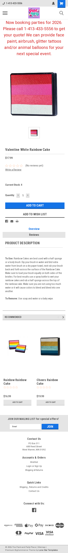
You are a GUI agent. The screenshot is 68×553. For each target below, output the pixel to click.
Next (63, 317)
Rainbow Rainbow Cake (15, 381)
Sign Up (38, 466)
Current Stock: (13, 184)
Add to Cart (17, 402)
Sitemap (41, 547)
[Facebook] (6, 221)
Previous (59, 317)
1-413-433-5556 (14, 3)
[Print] (17, 221)
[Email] (11, 221)
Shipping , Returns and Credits (34, 487)
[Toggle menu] (5, 13)
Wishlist (34, 462)
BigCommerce (21, 550)
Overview (34, 229)
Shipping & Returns (34, 470)
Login (29, 466)
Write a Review (13, 169)
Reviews (34, 234)
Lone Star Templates (48, 550)
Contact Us (34, 491)
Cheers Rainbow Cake (47, 381)
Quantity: (10, 195)
